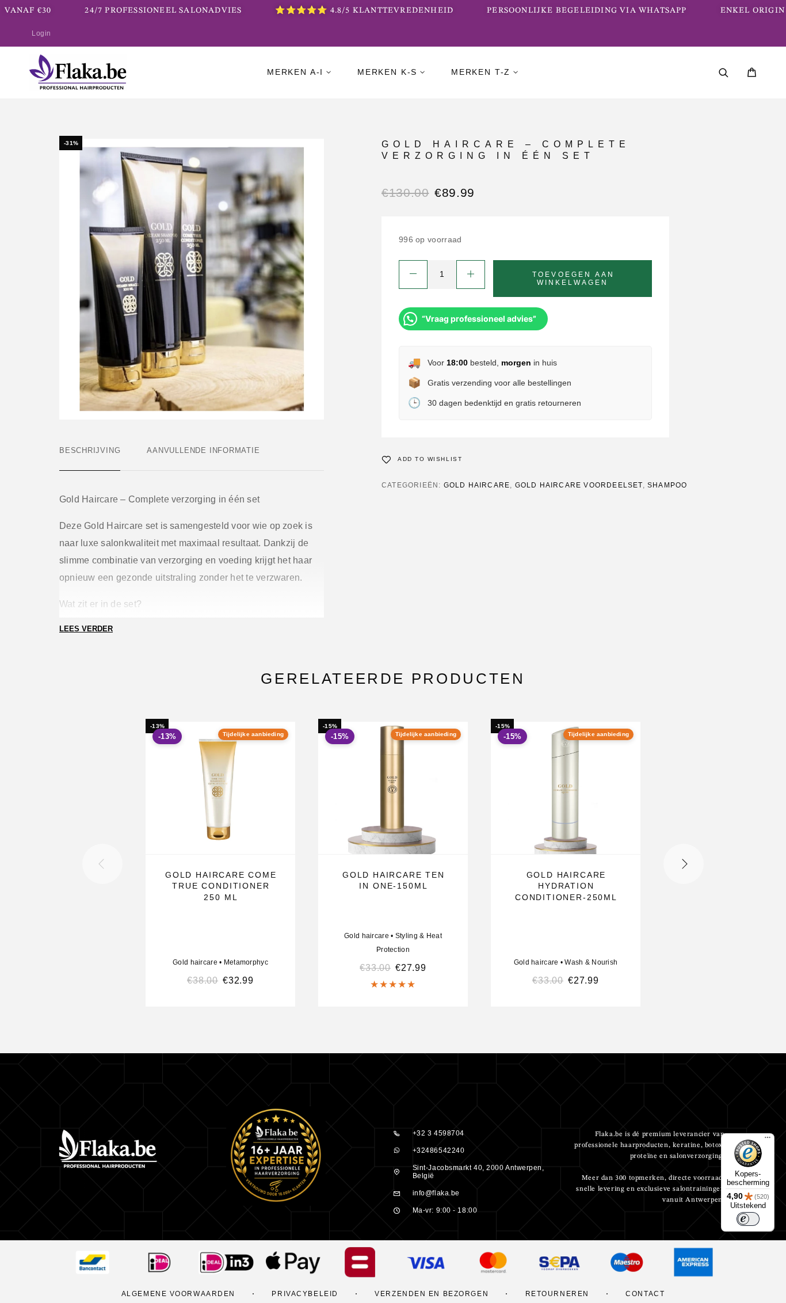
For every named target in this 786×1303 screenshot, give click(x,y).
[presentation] (102, 864)
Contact (645, 1294)
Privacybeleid (305, 1294)
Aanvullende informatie (203, 450)
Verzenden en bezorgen (432, 1294)
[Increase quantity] (470, 274)
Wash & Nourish (590, 962)
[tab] (89, 458)
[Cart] (752, 74)
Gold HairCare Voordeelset (579, 485)
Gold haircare (477, 485)
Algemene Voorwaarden (178, 1294)
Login (41, 33)
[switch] (748, 1219)
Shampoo (667, 485)
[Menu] (767, 1140)
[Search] (723, 73)
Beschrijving (89, 450)
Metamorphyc (246, 962)
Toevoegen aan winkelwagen (573, 278)
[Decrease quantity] (413, 274)
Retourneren (557, 1294)
